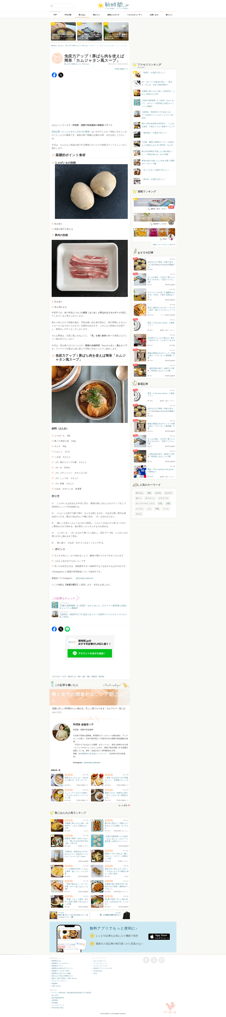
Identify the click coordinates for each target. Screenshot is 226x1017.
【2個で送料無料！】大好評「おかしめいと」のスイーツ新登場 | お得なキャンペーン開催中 (158, 103)
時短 (79, 676)
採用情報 (55, 1000)
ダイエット (150, 498)
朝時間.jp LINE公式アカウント (62, 968)
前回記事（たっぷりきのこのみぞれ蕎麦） (71, 132)
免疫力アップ (72, 676)
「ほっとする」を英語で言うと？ (155, 170)
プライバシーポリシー (59, 981)
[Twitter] (60, 77)
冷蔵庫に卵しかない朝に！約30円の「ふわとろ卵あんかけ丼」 (158, 92)
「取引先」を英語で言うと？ (153, 179)
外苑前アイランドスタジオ (102, 968)
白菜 (160, 503)
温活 (83, 676)
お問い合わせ (56, 986)
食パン (138, 498)
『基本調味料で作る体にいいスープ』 (92, 754)
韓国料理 (94, 676)
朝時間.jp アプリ (57, 966)
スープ (64, 676)
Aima (95, 973)
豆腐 (168, 503)
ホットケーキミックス (145, 503)
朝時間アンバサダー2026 (60, 971)
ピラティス (163, 498)
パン (149, 509)
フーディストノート (100, 963)
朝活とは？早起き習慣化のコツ (63, 976)
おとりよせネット (99, 961)
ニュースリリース (58, 1005)
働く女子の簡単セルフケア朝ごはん (76, 64)
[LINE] (67, 631)
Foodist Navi (97, 971)
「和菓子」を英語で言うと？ (153, 72)
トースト (139, 509)
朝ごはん (139, 493)
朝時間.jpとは (56, 961)
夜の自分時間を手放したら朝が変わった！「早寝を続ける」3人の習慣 (157, 152)
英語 (149, 493)
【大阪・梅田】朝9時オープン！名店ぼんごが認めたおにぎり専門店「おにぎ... (158, 143)
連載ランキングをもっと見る (163, 244)
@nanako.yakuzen (84, 578)
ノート (166, 509)
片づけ (138, 514)
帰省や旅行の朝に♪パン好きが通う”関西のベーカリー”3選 (158, 162)
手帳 (157, 509)
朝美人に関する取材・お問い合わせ (64, 978)
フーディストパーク (100, 966)
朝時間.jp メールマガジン (60, 963)
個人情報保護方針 (58, 998)
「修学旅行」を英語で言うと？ (154, 133)
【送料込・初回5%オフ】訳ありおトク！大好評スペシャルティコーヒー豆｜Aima (158, 115)
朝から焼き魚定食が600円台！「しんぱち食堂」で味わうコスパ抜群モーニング (158, 124)
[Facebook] (54, 77)
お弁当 (158, 493)
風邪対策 (101, 676)
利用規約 (55, 983)
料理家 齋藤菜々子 (121, 69)
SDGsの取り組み (58, 1008)
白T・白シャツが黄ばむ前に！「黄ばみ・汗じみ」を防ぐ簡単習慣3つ (157, 83)
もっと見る (123, 805)
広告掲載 (55, 1003)
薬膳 (88, 676)
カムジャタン (56, 676)
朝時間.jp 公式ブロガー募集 (61, 973)
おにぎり (168, 493)
